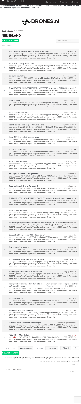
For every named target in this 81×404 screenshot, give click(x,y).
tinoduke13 (17, 102)
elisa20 (15, 300)
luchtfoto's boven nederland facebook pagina (25, 323)
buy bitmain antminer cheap (19, 112)
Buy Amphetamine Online (18, 161)
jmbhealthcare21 (19, 127)
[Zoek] (77, 41)
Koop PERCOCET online (17, 149)
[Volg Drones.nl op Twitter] (15, 2)
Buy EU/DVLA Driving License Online (21, 64)
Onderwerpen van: (9, 348)
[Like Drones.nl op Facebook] (18, 2)
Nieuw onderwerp (10, 40)
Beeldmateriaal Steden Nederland (21, 310)
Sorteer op (39, 348)
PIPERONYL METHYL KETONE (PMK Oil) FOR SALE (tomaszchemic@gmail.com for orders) (40, 198)
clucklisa (16, 237)
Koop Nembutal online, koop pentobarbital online (26, 125)
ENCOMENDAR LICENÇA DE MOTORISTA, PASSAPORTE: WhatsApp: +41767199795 (38, 88)
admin (15, 337)
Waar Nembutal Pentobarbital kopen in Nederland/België (29, 51)
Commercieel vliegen (16, 298)
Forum (10, 31)
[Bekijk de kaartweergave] (22, 2)
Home (4, 31)
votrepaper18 (18, 66)
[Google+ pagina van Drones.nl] (8, 2)
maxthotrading (18, 53)
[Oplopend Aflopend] (66, 348)
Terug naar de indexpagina (12, 369)
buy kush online (14, 100)
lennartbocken (18, 313)
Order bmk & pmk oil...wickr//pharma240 (23, 186)
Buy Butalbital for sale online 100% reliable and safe (27, 235)
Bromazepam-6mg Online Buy (19, 247)
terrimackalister (18, 288)
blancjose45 (17, 164)
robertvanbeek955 (19, 225)
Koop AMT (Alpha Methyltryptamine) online (24, 137)
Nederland (11, 35)
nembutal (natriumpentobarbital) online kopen (25, 272)
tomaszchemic (18, 200)
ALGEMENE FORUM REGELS (19, 335)
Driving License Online (17, 76)
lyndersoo (16, 176)
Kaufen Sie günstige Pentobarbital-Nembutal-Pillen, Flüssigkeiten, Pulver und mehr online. (40, 223)
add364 (15, 139)
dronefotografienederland (22, 325)
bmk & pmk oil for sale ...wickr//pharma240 (24, 174)
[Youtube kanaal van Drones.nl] (11, 2)
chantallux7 (17, 90)
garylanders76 (18, 261)
